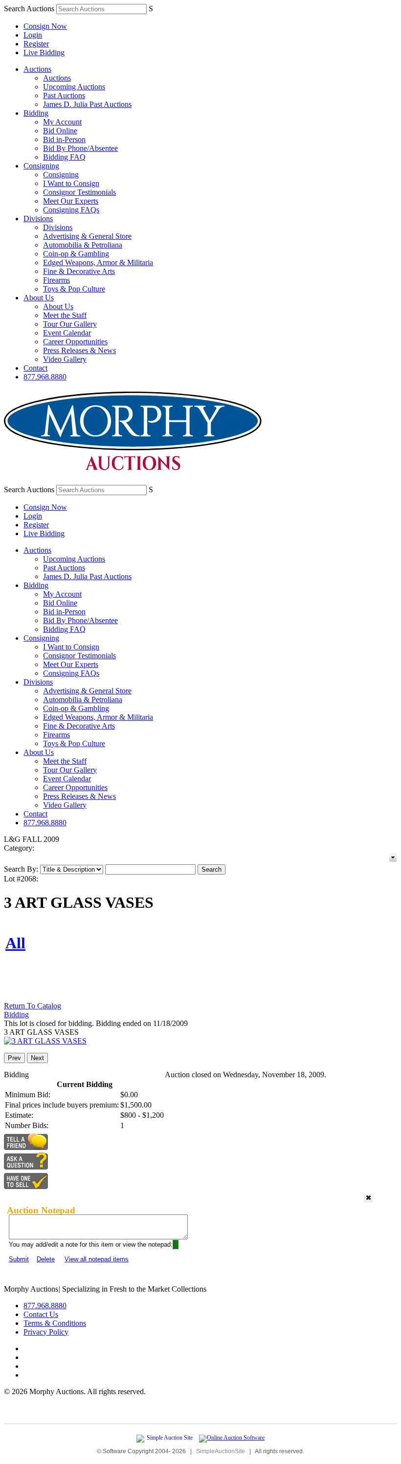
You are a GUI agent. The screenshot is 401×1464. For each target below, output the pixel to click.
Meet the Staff (65, 315)
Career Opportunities (75, 341)
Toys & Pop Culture (74, 289)
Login (32, 35)
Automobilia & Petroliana (82, 245)
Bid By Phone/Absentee (80, 148)
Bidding (35, 113)
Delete (46, 1259)
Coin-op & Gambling (76, 254)
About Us (38, 297)
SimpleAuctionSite (220, 1451)
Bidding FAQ (64, 157)
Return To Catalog (32, 1006)
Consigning (41, 166)
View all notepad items (97, 1259)
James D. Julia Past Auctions (87, 104)
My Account (62, 122)
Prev (14, 1058)
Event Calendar (67, 333)
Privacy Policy (45, 1332)
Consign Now (45, 26)
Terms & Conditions (54, 1323)
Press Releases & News (79, 350)
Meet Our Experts (70, 201)
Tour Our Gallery (70, 324)
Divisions (38, 218)
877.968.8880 (45, 377)
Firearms (56, 280)
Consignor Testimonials (79, 192)
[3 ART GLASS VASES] (45, 1041)
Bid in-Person (64, 139)
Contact (35, 368)
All (15, 943)
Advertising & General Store (87, 236)
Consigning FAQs (71, 210)
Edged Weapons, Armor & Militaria (98, 262)
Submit (19, 1259)
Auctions (37, 69)
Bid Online (60, 130)
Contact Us (40, 1314)
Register (36, 44)
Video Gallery (65, 359)
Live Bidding (44, 52)
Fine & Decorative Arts (79, 271)
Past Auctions (64, 95)
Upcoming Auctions (74, 87)
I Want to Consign (71, 183)
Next (37, 1058)
